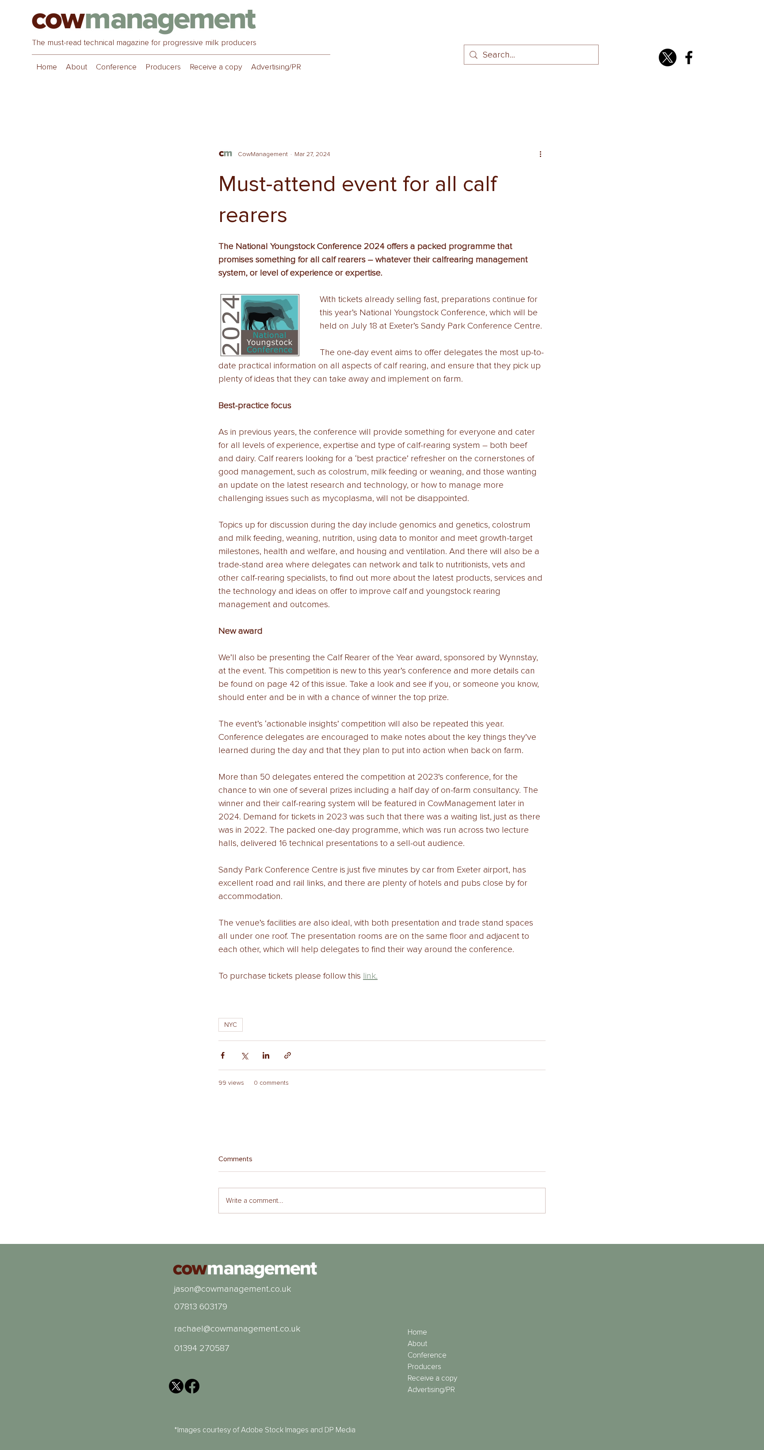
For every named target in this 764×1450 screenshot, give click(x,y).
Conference (427, 1355)
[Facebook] (689, 57)
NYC (230, 1025)
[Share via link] (287, 1055)
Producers (424, 1366)
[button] (116, 67)
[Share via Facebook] (222, 1055)
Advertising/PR (431, 1389)
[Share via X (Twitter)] (244, 1055)
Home (417, 1332)
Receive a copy (432, 1378)
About (417, 1343)
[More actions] (540, 154)
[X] (667, 57)
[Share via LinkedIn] (266, 1055)
